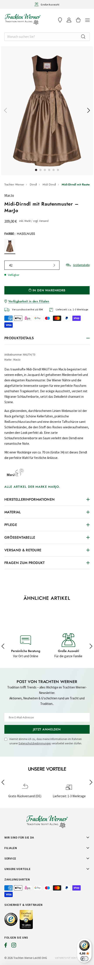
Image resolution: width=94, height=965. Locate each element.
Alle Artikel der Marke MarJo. (32, 486)
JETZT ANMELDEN (47, 729)
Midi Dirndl (49, 184)
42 (10, 265)
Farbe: (19, 233)
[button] (87, 20)
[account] (69, 20)
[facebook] (5, 946)
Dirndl (33, 184)
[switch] (84, 958)
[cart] (78, 20)
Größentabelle (81, 265)
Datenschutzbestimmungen (35, 743)
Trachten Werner (14, 184)
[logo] (22, 19)
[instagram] (13, 946)
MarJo (9, 195)
